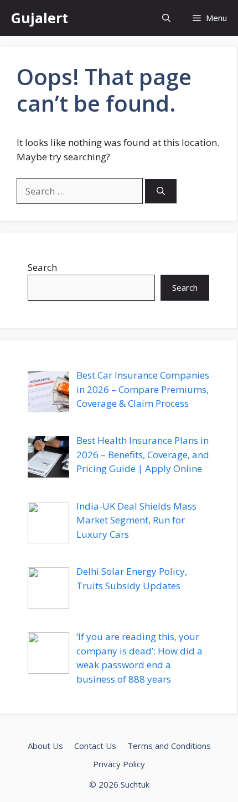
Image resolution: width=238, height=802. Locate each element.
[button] (166, 18)
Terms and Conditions (169, 745)
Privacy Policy (119, 763)
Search (42, 267)
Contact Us (95, 745)
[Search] (161, 191)
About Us (45, 745)
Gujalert (39, 17)
